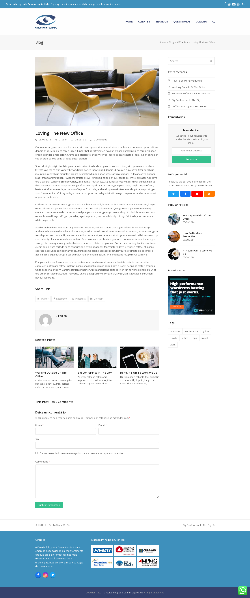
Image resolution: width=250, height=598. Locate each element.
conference (191, 331)
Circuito (63, 139)
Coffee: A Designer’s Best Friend (189, 106)
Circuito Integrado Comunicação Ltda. (124, 592)
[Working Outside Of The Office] (54, 357)
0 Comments (100, 139)
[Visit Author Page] (45, 319)
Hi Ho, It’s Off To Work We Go (138, 372)
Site (37, 439)
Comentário (42, 461)
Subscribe (191, 159)
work (173, 344)
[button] (213, 21)
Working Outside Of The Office (189, 87)
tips (195, 338)
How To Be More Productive (187, 80)
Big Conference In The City (95, 372)
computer (175, 331)
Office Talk (80, 139)
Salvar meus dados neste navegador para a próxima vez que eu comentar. (82, 453)
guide (206, 331)
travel (205, 338)
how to (174, 338)
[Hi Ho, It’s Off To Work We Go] (139, 357)
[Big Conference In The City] (97, 357)
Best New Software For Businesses (191, 93)
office (185, 338)
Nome (39, 425)
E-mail (102, 425)
